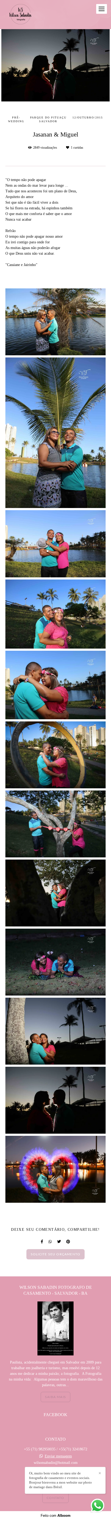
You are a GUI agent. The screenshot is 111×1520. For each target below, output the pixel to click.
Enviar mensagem (58, 1456)
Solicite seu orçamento (55, 1254)
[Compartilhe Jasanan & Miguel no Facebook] (42, 1242)
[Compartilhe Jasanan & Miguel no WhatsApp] (50, 1242)
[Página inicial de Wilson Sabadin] (20, 14)
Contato (55, 1497)
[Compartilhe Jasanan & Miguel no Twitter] (59, 1242)
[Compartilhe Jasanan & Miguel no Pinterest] (68, 1242)
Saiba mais (55, 1397)
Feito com (56, 1516)
